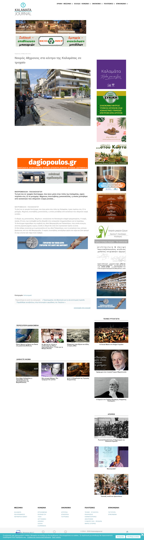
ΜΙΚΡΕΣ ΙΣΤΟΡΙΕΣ (90, 523)
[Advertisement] (53, 142)
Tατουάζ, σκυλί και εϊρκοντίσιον (111, 496)
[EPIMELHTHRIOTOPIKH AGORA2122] (52, 243)
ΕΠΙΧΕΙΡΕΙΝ (65, 514)
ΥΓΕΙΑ (39, 516)
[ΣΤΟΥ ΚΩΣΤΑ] (111, 155)
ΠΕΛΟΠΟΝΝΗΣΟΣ (19, 514)
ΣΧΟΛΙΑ (40, 523)
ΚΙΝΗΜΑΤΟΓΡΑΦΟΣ (90, 516)
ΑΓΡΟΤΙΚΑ (64, 512)
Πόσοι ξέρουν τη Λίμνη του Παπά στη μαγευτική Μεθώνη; (27, 345)
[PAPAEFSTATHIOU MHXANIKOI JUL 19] (111, 285)
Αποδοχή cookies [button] (133, 536)
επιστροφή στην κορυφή (82, 308)
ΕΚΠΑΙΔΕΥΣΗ (42, 514)
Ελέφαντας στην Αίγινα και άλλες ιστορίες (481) (78, 345)
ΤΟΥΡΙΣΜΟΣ (65, 516)
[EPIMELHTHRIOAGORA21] (111, 304)
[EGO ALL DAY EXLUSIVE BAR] (51, 28)
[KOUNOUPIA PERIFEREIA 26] (111, 179)
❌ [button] (142, 535)
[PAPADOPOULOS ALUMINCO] (52, 178)
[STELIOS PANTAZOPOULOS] (111, 258)
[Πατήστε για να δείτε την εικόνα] (53, 97)
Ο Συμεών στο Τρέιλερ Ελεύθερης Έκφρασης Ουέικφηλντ (111, 400)
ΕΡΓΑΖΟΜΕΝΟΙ (42, 512)
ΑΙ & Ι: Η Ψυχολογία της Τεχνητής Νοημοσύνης (78, 378)
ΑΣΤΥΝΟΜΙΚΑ (42, 519)
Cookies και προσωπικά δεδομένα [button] (39, 537)
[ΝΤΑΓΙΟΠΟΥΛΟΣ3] (52, 164)
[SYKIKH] (111, 104)
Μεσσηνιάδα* (111, 469)
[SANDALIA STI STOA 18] (111, 130)
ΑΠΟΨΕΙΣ (41, 521)
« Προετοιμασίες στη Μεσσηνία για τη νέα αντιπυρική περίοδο (63, 300)
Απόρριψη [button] (120, 536)
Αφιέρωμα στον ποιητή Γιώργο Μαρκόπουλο (111, 372)
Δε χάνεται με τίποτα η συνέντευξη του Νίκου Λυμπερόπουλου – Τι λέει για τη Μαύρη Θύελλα (52, 346)
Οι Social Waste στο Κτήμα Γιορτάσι (111, 344)
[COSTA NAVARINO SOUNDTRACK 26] (111, 208)
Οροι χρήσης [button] (56, 537)
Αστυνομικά (27, 295)
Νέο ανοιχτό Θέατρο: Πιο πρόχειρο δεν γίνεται (50, 378)
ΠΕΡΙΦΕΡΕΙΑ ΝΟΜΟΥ (20, 516)
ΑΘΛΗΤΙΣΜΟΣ (89, 519)
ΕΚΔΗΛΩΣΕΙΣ (89, 514)
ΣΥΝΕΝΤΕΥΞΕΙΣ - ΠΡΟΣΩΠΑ (93, 521)
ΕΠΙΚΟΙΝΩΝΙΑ (112, 514)
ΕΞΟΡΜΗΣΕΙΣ (42, 526)
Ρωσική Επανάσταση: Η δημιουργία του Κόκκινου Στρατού (111, 440)
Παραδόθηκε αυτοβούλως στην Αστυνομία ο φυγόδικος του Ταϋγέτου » (41, 302)
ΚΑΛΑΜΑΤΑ (17, 512)
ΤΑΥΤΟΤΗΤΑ (112, 512)
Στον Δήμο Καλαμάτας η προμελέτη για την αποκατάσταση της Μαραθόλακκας (24, 380)
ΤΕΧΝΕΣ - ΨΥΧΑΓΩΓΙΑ (91, 512)
